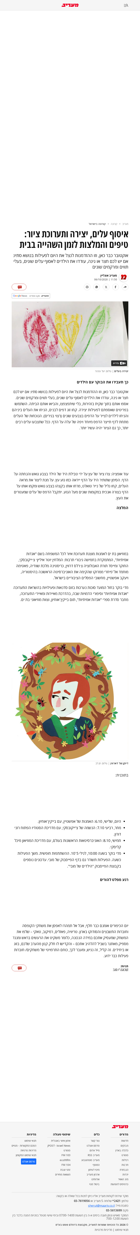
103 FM (65, 1155)
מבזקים (124, 1145)
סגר (115, 969)
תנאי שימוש (30, 1140)
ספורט (125, 1155)
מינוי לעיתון (94, 1169)
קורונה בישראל (97, 224)
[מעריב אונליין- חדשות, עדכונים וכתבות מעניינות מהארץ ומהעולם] (70, 5)
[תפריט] (132, 5)
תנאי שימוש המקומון (26, 1155)
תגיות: (124, 966)
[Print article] (87, 287)
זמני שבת (65, 1169)
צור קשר (95, 1140)
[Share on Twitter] (106, 287)
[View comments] (19, 287)
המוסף (96, 1165)
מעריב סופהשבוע (90, 1160)
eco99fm (65, 1160)
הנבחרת (124, 1169)
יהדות (125, 1174)
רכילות (125, 1160)
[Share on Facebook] (115, 287)
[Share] (125, 287)
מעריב (125, 224)
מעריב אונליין (108, 275)
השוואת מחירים (62, 1174)
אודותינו (96, 1179)
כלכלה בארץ (121, 1150)
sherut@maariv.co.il (101, 1206)
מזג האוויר (123, 1179)
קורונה (114, 224)
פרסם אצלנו (93, 1145)
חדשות (124, 1140)
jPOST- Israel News (58, 1145)
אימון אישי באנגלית (60, 1140)
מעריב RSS (94, 1155)
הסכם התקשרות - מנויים (24, 1145)
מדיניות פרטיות (28, 1150)
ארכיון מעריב (93, 1174)
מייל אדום (95, 1150)
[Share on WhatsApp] (96, 287)
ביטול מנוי (94, 1184)
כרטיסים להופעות (119, 1184)
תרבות (125, 1165)
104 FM (65, 1165)
